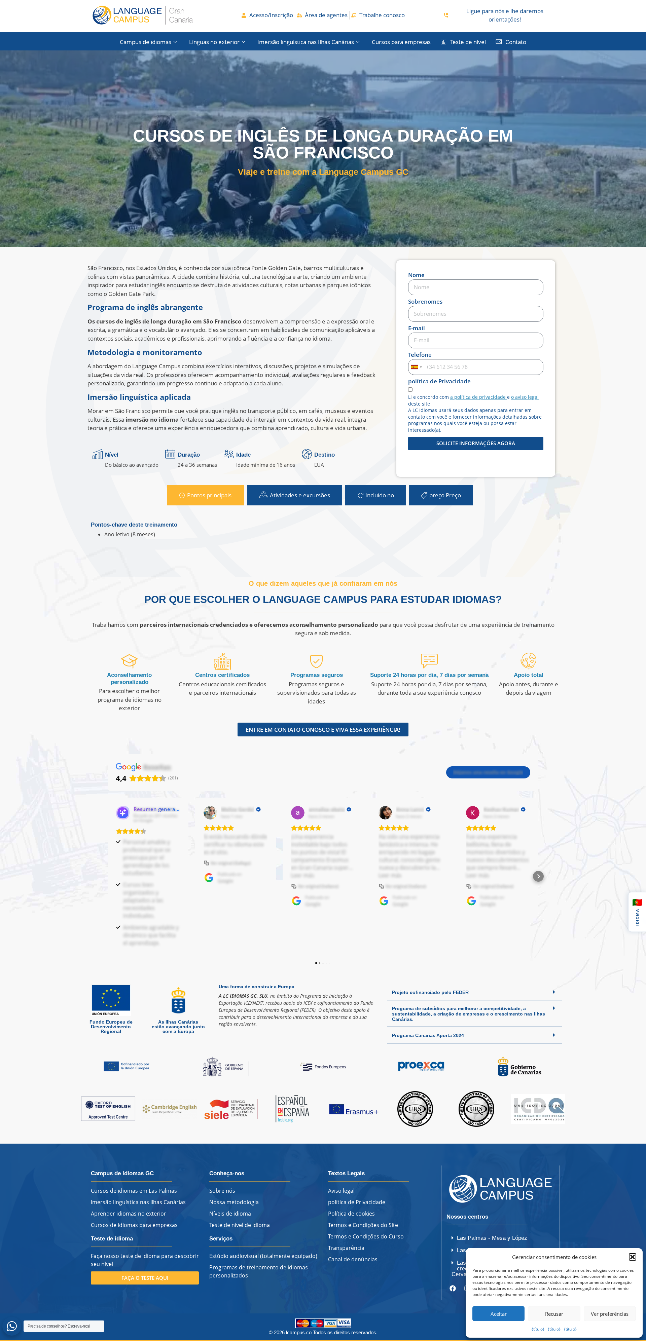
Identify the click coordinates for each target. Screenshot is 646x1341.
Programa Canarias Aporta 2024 (428, 1035)
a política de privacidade (478, 397)
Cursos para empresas (401, 42)
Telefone (420, 355)
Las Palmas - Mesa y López (492, 1238)
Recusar (554, 1313)
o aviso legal (525, 397)
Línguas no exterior (214, 42)
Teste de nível (468, 42)
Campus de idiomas (145, 42)
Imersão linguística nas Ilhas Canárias (305, 42)
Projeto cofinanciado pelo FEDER (430, 992)
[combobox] (416, 367)
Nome (416, 275)
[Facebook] (452, 1288)
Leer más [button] (302, 875)
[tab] (205, 495)
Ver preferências (610, 1313)
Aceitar (499, 1313)
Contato (515, 42)
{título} (538, 1329)
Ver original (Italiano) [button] (318, 886)
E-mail (416, 328)
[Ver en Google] (210, 812)
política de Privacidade (439, 381)
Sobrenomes (425, 302)
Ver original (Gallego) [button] (231, 863)
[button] (632, 1257)
